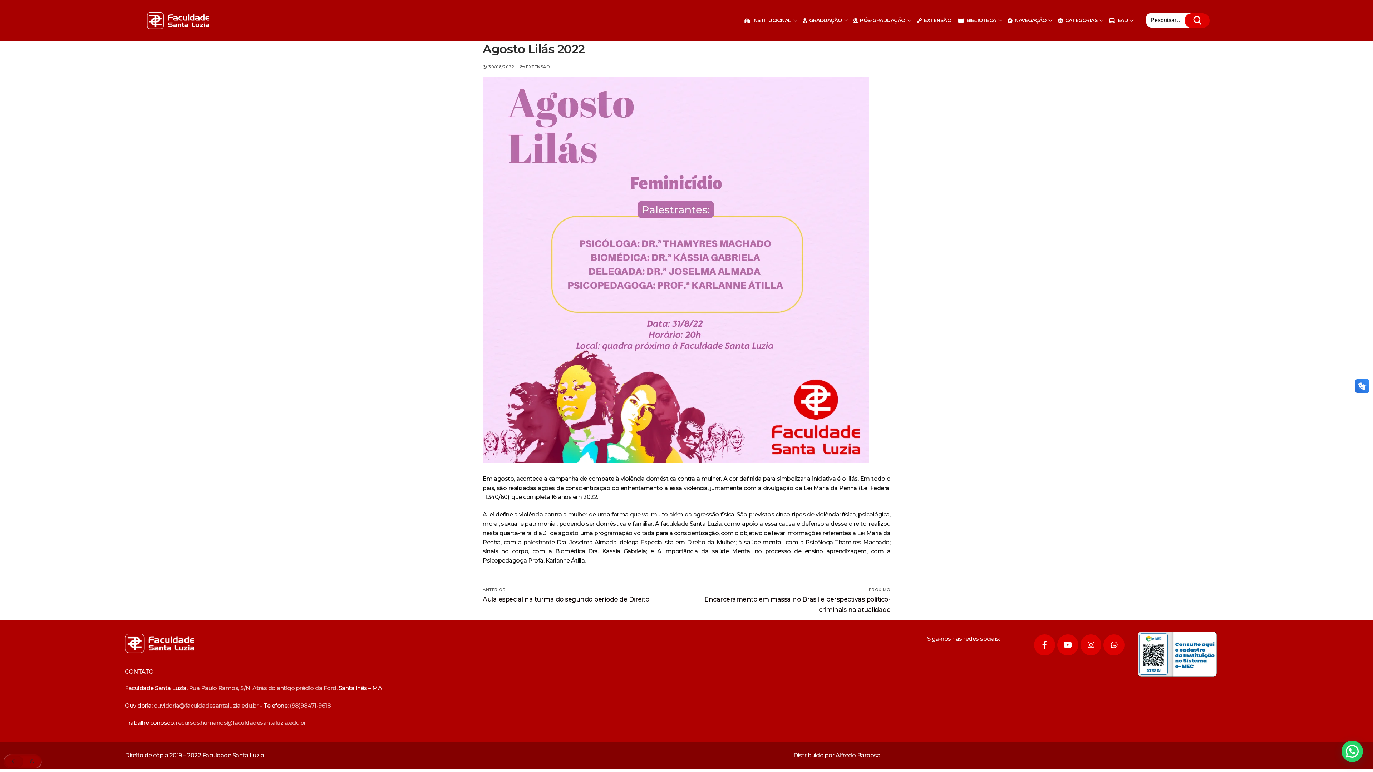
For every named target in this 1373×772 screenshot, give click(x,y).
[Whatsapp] (1114, 644)
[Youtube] (1067, 644)
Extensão (537, 66)
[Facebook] (1044, 644)
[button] (1352, 751)
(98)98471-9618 (310, 705)
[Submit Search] (1198, 20)
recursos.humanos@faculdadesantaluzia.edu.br (241, 722)
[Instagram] (1091, 644)
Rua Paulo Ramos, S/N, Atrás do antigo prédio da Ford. (263, 688)
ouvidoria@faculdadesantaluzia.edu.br (206, 705)
